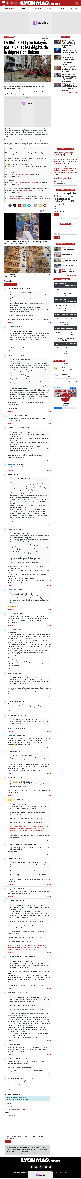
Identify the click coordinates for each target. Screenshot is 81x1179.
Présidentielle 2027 (67, 255)
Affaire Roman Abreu (68, 249)
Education (64, 73)
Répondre (11, 322)
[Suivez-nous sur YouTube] (45, 1168)
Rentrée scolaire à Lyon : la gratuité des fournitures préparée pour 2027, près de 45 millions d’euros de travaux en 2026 (69, 78)
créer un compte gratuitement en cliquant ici (24, 1153)
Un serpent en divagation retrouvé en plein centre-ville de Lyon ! (69, 69)
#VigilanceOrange (15, 149)
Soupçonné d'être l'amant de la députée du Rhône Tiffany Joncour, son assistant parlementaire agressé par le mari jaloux (65, 170)
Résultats (75, 219)
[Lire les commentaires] (44, 205)
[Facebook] (7, 3)
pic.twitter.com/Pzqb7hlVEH (25, 174)
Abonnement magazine (10, 9)
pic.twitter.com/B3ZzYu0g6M (14, 166)
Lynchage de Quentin (68, 271)
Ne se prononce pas (59, 211)
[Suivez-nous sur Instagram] (40, 1168)
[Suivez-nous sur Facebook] (65, 398)
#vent (23, 149)
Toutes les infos (72, 92)
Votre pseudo (8, 1104)
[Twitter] (11, 3)
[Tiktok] (24, 3)
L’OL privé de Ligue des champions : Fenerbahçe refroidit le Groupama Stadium (69, 44)
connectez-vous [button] (21, 1109)
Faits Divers (61, 9)
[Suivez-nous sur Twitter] (36, 1168)
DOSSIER (63, 247)
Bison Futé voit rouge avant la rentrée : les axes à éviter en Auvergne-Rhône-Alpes (69, 87)
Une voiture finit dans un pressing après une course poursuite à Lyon (69, 52)
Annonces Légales (36, 9)
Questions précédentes (58, 219)
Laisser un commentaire (10, 285)
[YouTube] (20, 3)
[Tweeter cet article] (14, 205)
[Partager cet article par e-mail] (40, 205)
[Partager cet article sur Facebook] (10, 205)
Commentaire (8, 1112)
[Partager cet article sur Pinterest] (19, 205)
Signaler (49, 322)
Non (56, 209)
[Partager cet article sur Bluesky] (29, 205)
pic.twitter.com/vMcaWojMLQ (25, 191)
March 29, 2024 (21, 176)
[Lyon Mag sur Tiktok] (50, 1168)
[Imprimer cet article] (35, 205)
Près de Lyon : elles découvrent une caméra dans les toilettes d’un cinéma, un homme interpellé (68, 60)
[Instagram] (16, 3)
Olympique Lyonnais (67, 266)
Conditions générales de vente (59, 1172)
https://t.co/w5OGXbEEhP (26, 164)
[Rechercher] (76, 3)
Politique (49, 9)
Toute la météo (72, 381)
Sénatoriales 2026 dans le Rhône (69, 261)
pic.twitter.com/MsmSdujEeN (29, 182)
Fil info (23, 9)
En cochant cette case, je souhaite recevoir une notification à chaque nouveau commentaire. (25, 1137)
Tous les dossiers (71, 276)
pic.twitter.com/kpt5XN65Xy (14, 199)
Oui (55, 206)
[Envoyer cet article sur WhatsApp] (24, 205)
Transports (64, 83)
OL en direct (64, 40)
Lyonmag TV (74, 9)
